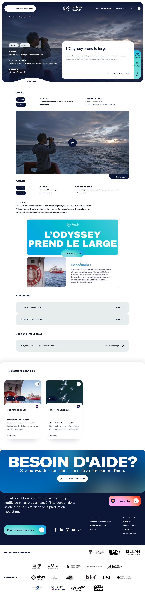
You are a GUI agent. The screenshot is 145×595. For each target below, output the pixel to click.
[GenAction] (67, 578)
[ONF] (112, 552)
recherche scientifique (17, 63)
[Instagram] (67, 530)
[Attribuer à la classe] (37, 384)
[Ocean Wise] (96, 588)
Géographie (44, 104)
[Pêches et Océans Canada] (92, 567)
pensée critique (81, 190)
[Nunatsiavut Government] (51, 577)
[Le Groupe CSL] (104, 578)
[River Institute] (35, 578)
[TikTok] (79, 530)
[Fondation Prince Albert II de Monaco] (112, 567)
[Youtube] (73, 530)
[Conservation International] (108, 588)
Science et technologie (18, 55)
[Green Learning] (76, 588)
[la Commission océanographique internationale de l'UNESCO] (33, 566)
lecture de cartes (81, 193)
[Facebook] (55, 530)
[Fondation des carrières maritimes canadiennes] (121, 578)
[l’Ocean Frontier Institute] (131, 552)
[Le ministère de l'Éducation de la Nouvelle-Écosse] (51, 567)
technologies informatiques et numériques (104, 190)
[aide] (139, 9)
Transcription (121, 177)
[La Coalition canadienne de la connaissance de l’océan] (71, 566)
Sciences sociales (36, 55)
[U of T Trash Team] (56, 588)
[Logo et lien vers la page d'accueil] (72, 8)
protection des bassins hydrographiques (42, 63)
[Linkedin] (61, 530)
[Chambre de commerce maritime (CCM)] (35, 588)
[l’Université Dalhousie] (94, 552)
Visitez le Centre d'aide (75, 478)
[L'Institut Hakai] (87, 578)
